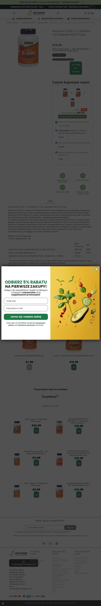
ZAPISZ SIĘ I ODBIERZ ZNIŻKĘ (25, 316)
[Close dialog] (97, 269)
